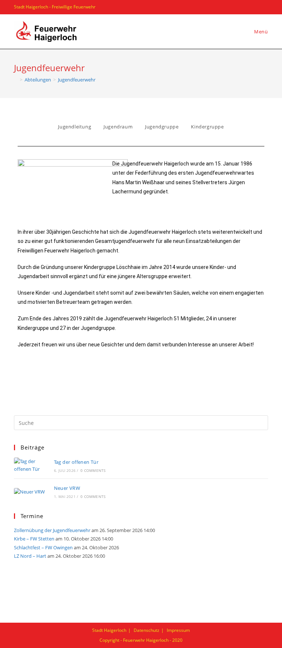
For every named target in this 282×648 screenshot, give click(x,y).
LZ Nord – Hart (30, 556)
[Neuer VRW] (30, 491)
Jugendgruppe (161, 126)
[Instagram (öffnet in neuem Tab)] (255, 7)
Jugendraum (118, 126)
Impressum (178, 630)
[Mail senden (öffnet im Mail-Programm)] (264, 7)
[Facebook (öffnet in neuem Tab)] (244, 7)
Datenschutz (146, 630)
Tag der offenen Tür (76, 462)
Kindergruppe (207, 126)
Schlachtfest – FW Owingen (43, 547)
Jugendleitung (74, 126)
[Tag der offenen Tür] (30, 465)
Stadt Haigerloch (109, 630)
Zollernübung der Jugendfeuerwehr (52, 530)
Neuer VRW (67, 488)
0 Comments (92, 470)
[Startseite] (16, 79)
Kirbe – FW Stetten (34, 538)
